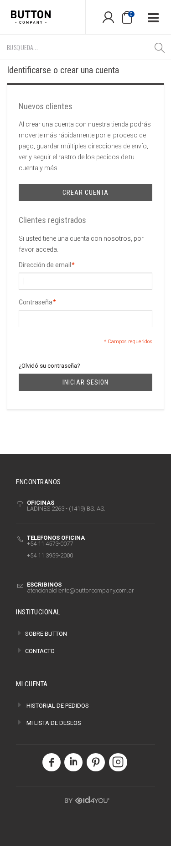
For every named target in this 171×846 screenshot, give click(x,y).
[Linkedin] (73, 765)
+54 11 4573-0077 (50, 543)
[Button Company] (43, 17)
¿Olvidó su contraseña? (49, 365)
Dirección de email (45, 265)
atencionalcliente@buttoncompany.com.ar (80, 590)
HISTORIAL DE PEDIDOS (57, 705)
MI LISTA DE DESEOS (53, 722)
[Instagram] (118, 765)
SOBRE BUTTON (46, 633)
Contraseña (35, 302)
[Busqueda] (159, 47)
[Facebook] (51, 765)
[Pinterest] (95, 765)
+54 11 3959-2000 (50, 555)
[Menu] (153, 17)
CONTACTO (40, 651)
